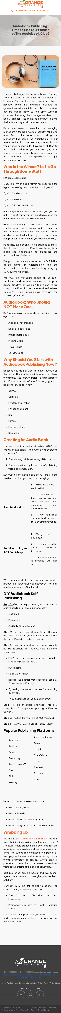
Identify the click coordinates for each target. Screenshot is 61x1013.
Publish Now (12, 983)
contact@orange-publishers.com (46, 972)
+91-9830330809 (22, 11)
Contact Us (37, 988)
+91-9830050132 (41, 11)
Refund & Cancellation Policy (31, 983)
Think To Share (36, 1010)
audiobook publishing (33, 838)
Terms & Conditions (52, 983)
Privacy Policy (25, 988)
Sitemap (46, 1010)
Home (3, 983)
